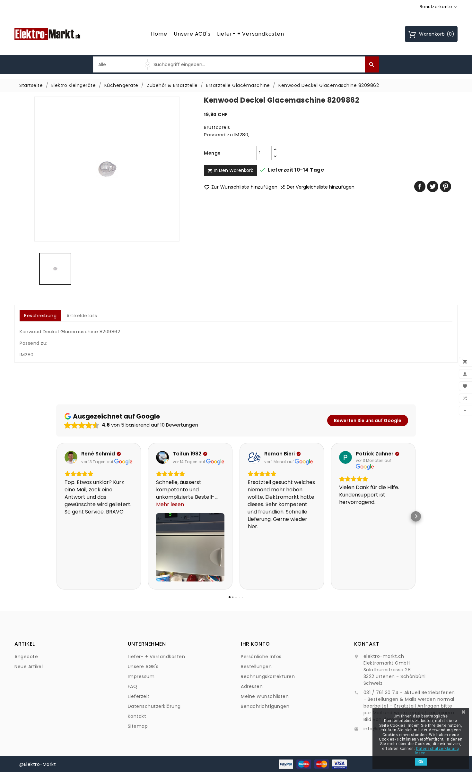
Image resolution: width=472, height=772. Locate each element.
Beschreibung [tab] (40, 315)
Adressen (252, 686)
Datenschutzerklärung (154, 706)
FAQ (132, 686)
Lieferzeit (139, 696)
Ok (420, 761)
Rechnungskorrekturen (268, 676)
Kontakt (137, 716)
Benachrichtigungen (265, 706)
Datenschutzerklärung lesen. (437, 750)
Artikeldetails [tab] (81, 315)
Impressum (141, 676)
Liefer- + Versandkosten (250, 34)
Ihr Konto (255, 644)
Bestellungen (256, 666)
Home (159, 34)
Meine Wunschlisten (265, 696)
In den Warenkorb (230, 170)
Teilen (419, 186)
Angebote (26, 656)
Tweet (432, 186)
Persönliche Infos (261, 656)
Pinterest (445, 186)
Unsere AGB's (192, 34)
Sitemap (138, 726)
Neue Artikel (28, 666)
